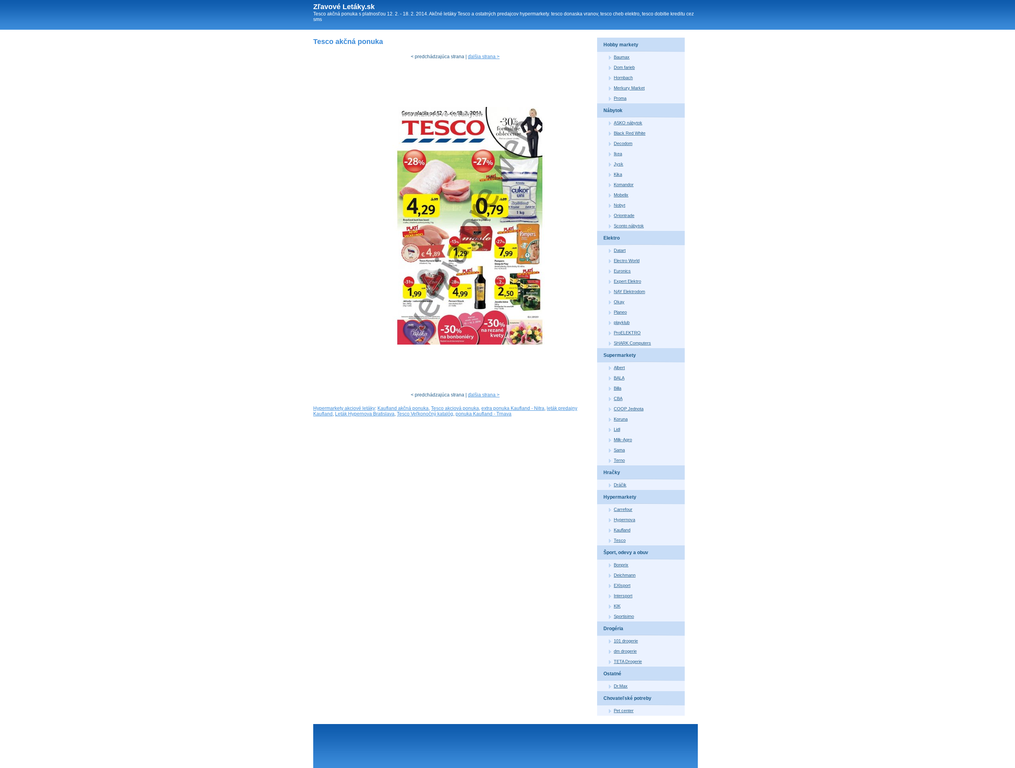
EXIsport (622, 585)
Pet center (624, 710)
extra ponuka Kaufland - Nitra (512, 408)
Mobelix (621, 194)
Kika (618, 174)
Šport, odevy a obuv (625, 552)
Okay (619, 301)
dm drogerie (625, 651)
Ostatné (612, 674)
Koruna (621, 419)
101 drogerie (626, 640)
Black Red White (629, 133)
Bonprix (621, 564)
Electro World (627, 260)
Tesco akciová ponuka (455, 408)
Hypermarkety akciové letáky (344, 408)
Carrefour (623, 509)
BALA (619, 377)
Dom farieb (624, 67)
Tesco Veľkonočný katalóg (425, 414)
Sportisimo (624, 616)
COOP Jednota (628, 408)
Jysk (618, 164)
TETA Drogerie (628, 661)
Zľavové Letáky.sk (344, 7)
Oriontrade (624, 215)
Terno (619, 460)
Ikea (618, 153)
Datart (620, 250)
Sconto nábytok (629, 225)
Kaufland (622, 530)
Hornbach (623, 77)
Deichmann (625, 575)
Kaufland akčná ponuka (403, 408)
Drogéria (613, 628)
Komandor (624, 184)
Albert (619, 367)
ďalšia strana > (484, 56)
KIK (617, 606)
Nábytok (612, 110)
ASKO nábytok (628, 122)
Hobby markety (620, 45)
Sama (619, 450)
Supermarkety (619, 355)
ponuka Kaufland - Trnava (483, 414)
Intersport (623, 595)
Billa (617, 388)
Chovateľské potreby (627, 698)
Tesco (620, 540)
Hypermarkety (619, 497)
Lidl (617, 429)
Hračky (611, 472)
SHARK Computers (632, 343)
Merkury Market (629, 88)
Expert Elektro (627, 281)
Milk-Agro (623, 439)
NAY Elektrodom (629, 291)
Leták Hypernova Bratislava (365, 414)
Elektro (611, 238)
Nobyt (619, 205)
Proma (620, 98)
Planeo (620, 312)
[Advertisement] (457, 85)
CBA (618, 398)
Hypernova (624, 519)
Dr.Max (621, 686)
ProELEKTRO (627, 332)
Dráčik (620, 484)
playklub (622, 322)
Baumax (622, 57)
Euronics (622, 271)
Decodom (623, 143)
